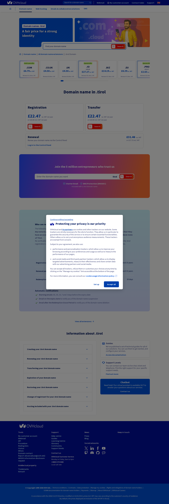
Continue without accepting (61, 219)
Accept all (111, 284)
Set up (96, 284)
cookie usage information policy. (100, 276)
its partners (67, 229)
